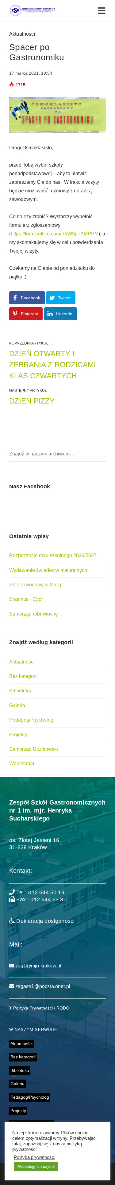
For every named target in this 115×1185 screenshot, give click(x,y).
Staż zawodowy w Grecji (36, 584)
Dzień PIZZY (32, 401)
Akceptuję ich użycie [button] (36, 1166)
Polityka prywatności (34, 1157)
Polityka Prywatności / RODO (40, 1008)
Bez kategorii (23, 676)
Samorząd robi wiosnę (33, 613)
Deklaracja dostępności (45, 921)
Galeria (17, 705)
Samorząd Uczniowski (33, 749)
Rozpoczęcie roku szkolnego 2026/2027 (53, 555)
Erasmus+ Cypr (26, 599)
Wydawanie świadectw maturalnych (48, 570)
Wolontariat (21, 763)
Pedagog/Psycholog (31, 719)
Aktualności (22, 34)
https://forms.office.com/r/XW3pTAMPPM (54, 233)
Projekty (18, 734)
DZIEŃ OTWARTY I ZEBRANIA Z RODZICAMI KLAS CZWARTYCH (52, 364)
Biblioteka (20, 690)
